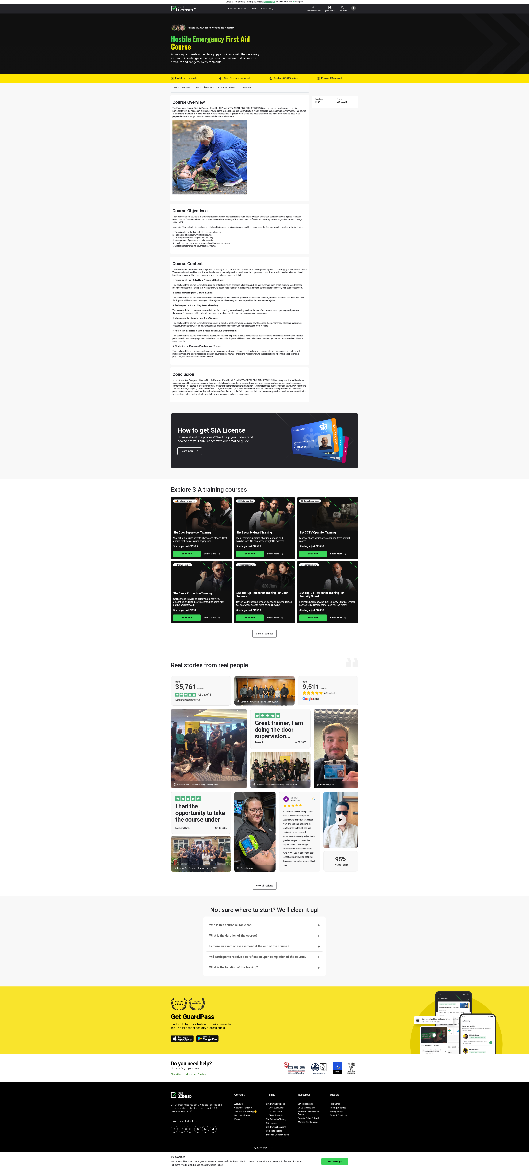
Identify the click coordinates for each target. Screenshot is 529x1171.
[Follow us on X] (189, 1129)
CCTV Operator (275, 1111)
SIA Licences (272, 1123)
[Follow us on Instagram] (182, 1129)
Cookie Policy (216, 1164)
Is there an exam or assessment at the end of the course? (249, 946)
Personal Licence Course (277, 1134)
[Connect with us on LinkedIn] (205, 1129)
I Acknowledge (335, 1161)
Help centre (190, 1074)
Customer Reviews (243, 1107)
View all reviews (264, 885)
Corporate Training (274, 1131)
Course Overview (181, 87)
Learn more (187, 451)
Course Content (226, 87)
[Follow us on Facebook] (174, 1129)
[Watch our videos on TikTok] (213, 1129)
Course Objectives (204, 87)
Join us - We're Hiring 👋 (245, 1111)
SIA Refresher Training (276, 1119)
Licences (242, 8)
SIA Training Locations (276, 1127)
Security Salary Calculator (309, 1118)
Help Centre (335, 1104)
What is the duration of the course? (233, 935)
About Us (238, 1104)
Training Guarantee (338, 1107)
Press (237, 1119)
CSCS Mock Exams (306, 1107)
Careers (263, 8)
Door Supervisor (276, 1107)
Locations (253, 8)
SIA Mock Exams (305, 1104)
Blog (271, 8)
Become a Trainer (242, 1115)
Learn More (210, 553)
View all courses (264, 633)
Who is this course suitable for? (231, 925)
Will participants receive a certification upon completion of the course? (257, 957)
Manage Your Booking (308, 1122)
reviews (283, 1)
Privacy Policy (336, 1111)
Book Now (187, 553)
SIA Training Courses (275, 1104)
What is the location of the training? (233, 967)
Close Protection (276, 1115)
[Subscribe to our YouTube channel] (197, 1129)
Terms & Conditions (338, 1115)
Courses (232, 8)
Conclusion (245, 87)
